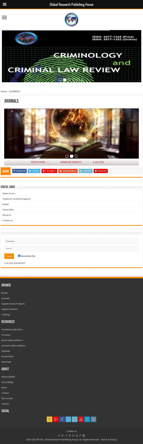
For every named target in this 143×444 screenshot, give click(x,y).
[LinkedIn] (74, 419)
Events (5, 204)
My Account (7, 398)
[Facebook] (62, 419)
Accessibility (7, 382)
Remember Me (27, 256)
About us (6, 215)
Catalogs (5, 314)
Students (5, 351)
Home (4, 91)
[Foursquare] (87, 419)
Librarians (6, 362)
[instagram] (93, 419)
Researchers (7, 356)
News (4, 387)
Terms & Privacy (109, 439)
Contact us (7, 220)
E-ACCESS (98, 162)
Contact (5, 393)
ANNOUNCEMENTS (71, 162)
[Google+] (56, 419)
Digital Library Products (13, 303)
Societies (5, 335)
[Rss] (49, 419)
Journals (5, 298)
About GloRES (8, 376)
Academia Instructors (12, 329)
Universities (8, 209)
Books (4, 293)
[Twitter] (68, 419)
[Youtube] (81, 419)
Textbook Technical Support (16, 199)
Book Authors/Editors (12, 340)
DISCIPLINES (38, 162)
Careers (5, 403)
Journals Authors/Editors (13, 345)
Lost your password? (14, 263)
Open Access (8, 193)
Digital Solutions (9, 309)
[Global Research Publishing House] (71, 19)
